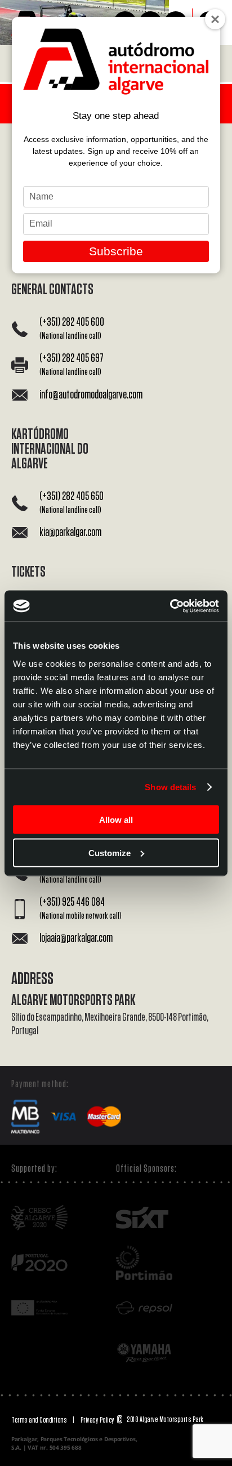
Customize (109, 852)
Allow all (116, 820)
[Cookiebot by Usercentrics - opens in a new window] (170, 606)
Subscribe (116, 251)
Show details (170, 787)
